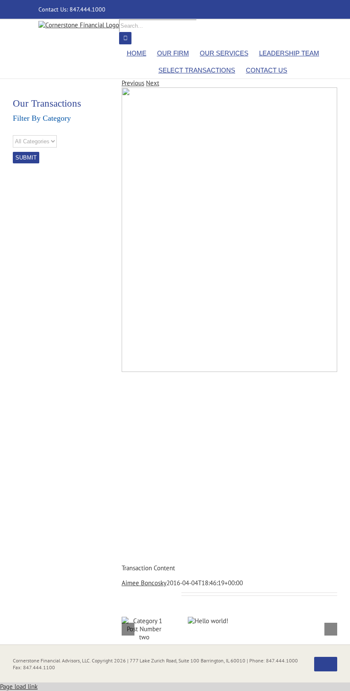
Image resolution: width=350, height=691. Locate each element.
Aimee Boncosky (144, 583)
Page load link (19, 686)
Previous (133, 83)
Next (152, 83)
